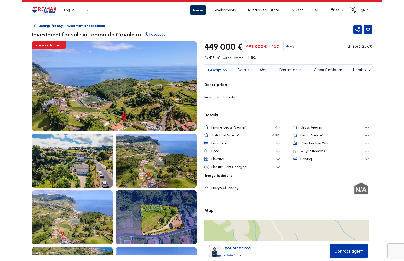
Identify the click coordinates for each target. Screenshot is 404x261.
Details (243, 70)
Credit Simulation (328, 70)
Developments (224, 10)
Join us (197, 10)
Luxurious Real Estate (262, 10)
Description (217, 70)
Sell (315, 10)
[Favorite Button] (368, 29)
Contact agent (291, 70)
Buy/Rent (296, 10)
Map (263, 70)
